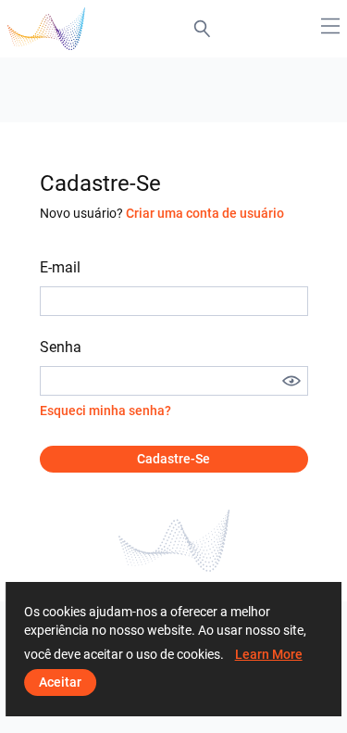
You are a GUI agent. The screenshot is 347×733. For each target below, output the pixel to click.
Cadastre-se (173, 458)
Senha (60, 347)
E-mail (60, 267)
